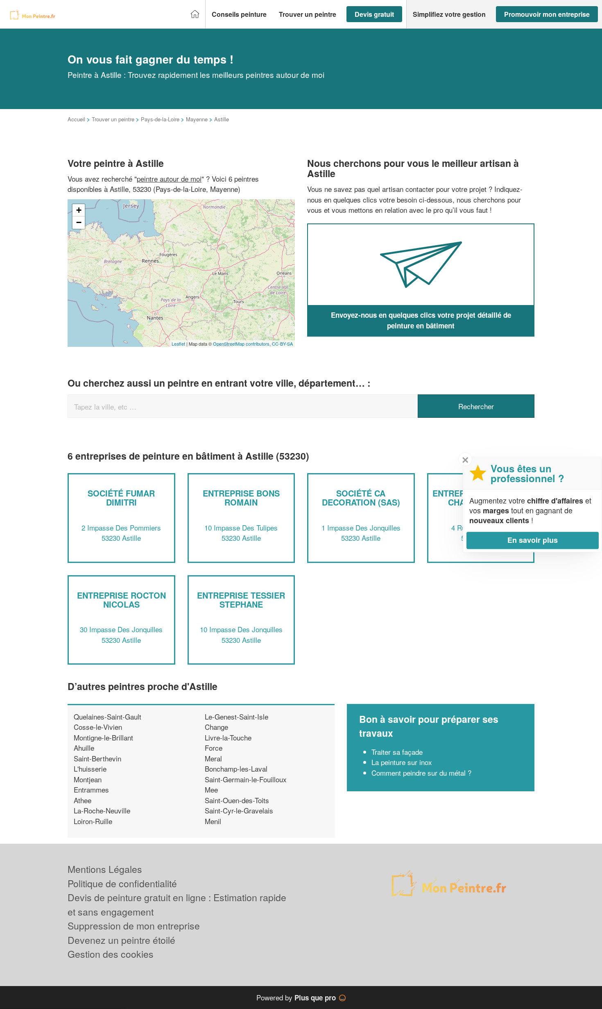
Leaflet (178, 343)
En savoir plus (532, 540)
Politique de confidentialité (122, 883)
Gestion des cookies (111, 954)
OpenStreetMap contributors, (242, 343)
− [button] (78, 222)
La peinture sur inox (401, 762)
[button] (239, 14)
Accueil (76, 119)
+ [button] (78, 210)
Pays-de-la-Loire (160, 119)
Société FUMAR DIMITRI (121, 497)
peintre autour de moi (169, 178)
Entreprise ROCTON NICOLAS (121, 599)
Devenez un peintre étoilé (121, 940)
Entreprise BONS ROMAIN (241, 497)
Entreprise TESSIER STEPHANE (241, 599)
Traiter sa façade (397, 752)
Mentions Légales (105, 869)
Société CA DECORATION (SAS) (361, 497)
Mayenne (197, 119)
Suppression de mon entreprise (134, 925)
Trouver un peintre (113, 119)
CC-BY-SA (282, 343)
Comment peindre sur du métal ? (421, 773)
